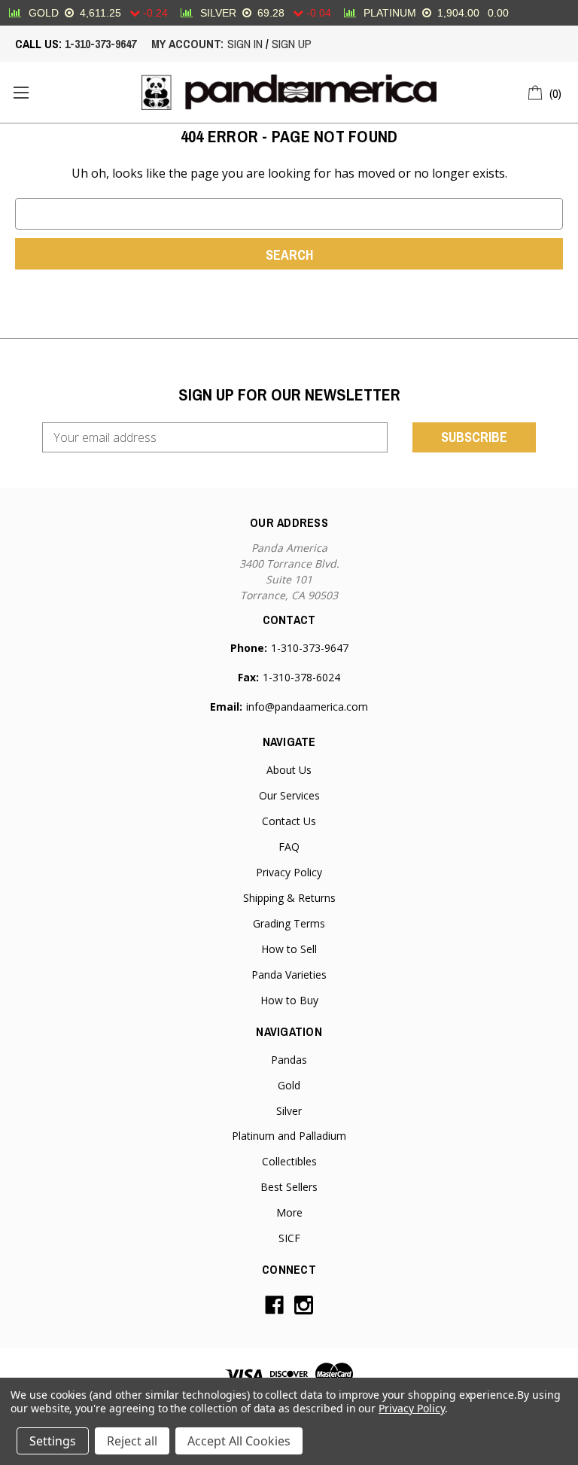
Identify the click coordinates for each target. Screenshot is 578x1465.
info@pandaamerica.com (307, 706)
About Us (289, 770)
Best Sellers (289, 1187)
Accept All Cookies (239, 1441)
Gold (289, 1085)
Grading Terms (289, 923)
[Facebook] (274, 1305)
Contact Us (289, 821)
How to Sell (289, 949)
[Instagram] (303, 1305)
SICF (289, 1238)
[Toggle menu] (20, 92)
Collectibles (289, 1161)
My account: (187, 43)
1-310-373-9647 (100, 43)
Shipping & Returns (289, 898)
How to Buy (289, 1000)
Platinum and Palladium (289, 1135)
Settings (52, 1441)
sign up (292, 43)
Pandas (289, 1059)
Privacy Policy (289, 872)
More (289, 1212)
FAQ (289, 846)
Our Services (289, 795)
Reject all (132, 1441)
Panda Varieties (289, 974)
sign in (245, 43)
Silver (289, 1111)
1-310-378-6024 (301, 677)
